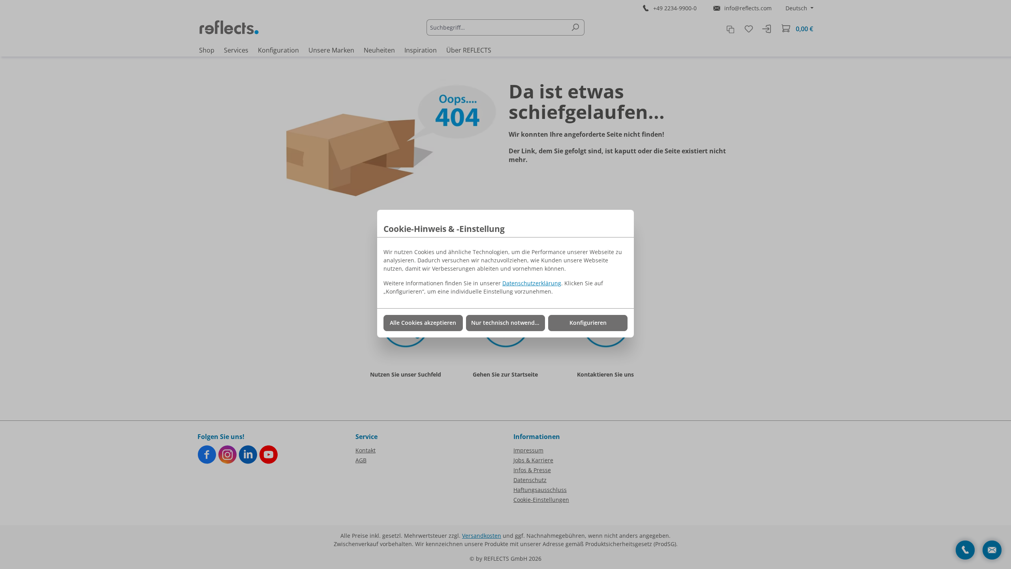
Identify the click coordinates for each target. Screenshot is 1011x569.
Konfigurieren (588, 322)
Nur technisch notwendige (507, 322)
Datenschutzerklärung (531, 283)
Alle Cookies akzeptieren (423, 322)
